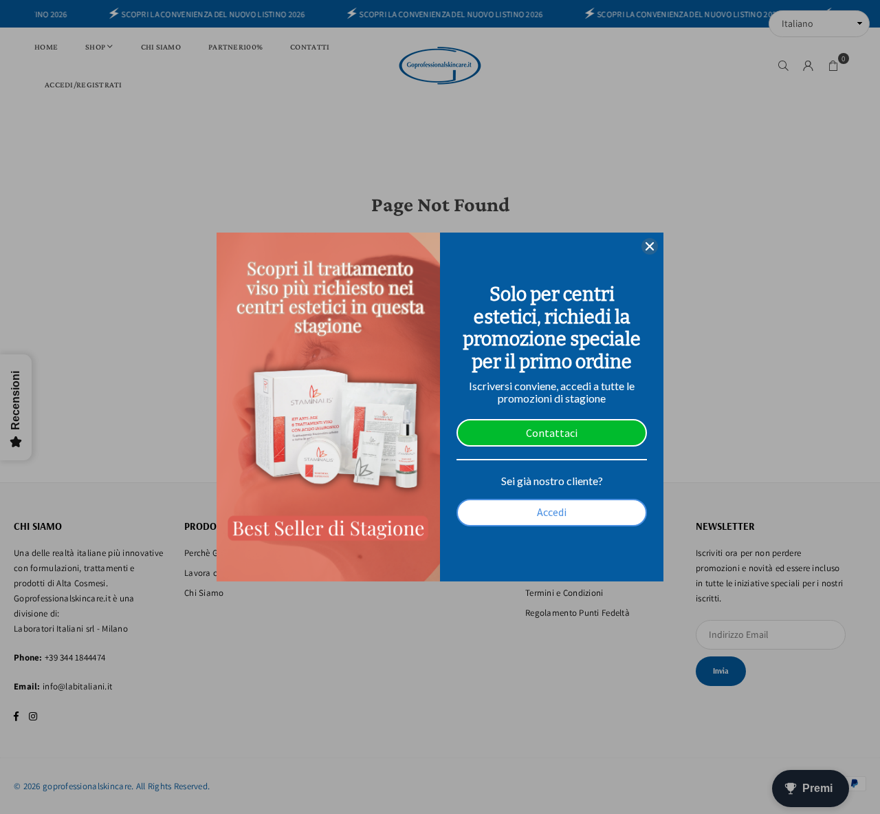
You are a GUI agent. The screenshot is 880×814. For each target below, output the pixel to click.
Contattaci (552, 433)
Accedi (551, 512)
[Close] (649, 246)
